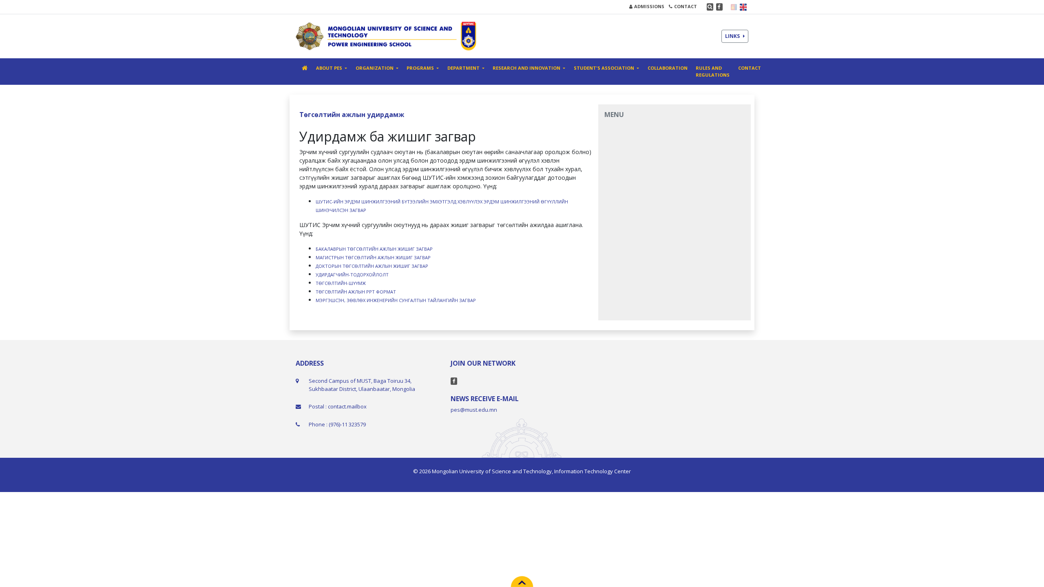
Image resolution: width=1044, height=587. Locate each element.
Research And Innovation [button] (527, 68)
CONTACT (685, 6)
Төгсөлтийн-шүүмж (341, 283)
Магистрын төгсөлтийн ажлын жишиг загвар (374, 257)
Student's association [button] (604, 68)
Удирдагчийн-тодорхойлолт (352, 274)
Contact (749, 68)
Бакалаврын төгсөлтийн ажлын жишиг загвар (375, 249)
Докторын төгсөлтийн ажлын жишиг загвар (372, 266)
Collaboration (668, 68)
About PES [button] (329, 68)
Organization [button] (375, 68)
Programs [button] (421, 68)
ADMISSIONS (649, 6)
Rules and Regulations (713, 71)
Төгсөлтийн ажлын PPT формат (356, 292)
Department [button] (464, 68)
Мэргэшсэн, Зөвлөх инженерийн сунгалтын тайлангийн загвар (396, 300)
